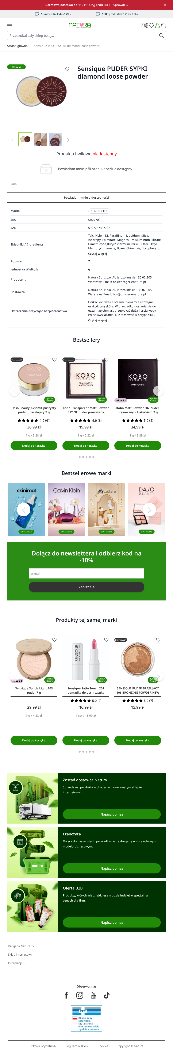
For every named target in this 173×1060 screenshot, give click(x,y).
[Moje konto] (157, 25)
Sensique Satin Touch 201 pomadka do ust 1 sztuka (86, 690)
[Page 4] (90, 457)
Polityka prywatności (43, 1046)
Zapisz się (87, 587)
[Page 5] (93, 457)
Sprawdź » (120, 5)
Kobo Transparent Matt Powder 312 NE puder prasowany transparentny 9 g (86, 410)
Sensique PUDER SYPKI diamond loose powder (67, 46)
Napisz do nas (111, 814)
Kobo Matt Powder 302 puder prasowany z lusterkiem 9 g (137, 410)
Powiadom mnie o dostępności (86, 197)
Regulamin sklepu (77, 1046)
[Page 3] (86, 457)
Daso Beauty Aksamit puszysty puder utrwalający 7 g (34, 410)
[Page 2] (83, 457)
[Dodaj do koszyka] (34, 445)
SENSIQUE (98, 211)
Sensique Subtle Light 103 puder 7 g (34, 690)
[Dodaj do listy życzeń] (67, 69)
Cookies (103, 1046)
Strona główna (17, 46)
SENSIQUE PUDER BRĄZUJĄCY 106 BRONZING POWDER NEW (137, 690)
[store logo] (80, 25)
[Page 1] (80, 457)
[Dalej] (158, 391)
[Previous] (14, 391)
